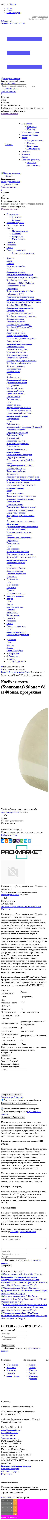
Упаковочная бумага (16, 568)
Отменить (17, 1094)
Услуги (32, 1373)
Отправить (6, 1094)
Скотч (27, 672)
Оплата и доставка (30, 135)
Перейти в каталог (9, 113)
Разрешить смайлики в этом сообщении (22, 1100)
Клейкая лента (13, 377)
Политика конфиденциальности (16, 1465)
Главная (4, 672)
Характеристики (18, 906)
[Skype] (25, 841)
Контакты (26, 154)
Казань (9, 10)
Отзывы (30, 906)
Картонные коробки (16, 272)
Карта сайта (6, 1474)
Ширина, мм (10, 1043)
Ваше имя (6, 1058)
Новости (31, 129)
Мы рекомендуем (35, 140)
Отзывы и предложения (33, 164)
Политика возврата (10, 1468)
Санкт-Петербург (13, 13)
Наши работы (13, 1375)
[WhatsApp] (21, 841)
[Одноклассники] (6, 841)
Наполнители (13, 548)
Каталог (10, 263)
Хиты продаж (33, 148)
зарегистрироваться (10, 812)
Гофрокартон (13, 424)
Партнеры (31, 126)
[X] (14, 841)
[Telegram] (29, 841)
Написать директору (31, 160)
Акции (24, 138)
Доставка (5, 909)
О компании (27, 124)
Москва (13, 4)
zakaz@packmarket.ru (40, 17)
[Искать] (33, 86)
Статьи (25, 157)
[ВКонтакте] (2, 841)
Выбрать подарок (9, 835)
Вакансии (11, 1367)
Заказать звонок (8, 91)
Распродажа (32, 146)
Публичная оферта (9, 1471)
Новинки (31, 143)
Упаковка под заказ (30, 132)
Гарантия (26, 151)
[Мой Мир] (10, 841)
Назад (9, 260)
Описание (5, 906)
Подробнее (6, 1497)
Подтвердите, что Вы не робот (16, 1103)
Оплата (37, 906)
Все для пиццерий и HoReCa (20, 465)
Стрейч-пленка (14, 404)
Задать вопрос (8, 1345)
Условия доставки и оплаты (23, 1231)
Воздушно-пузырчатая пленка (20, 521)
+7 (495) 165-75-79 (9, 88)
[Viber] (18, 841)
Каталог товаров (16, 672)
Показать (6, 1055)
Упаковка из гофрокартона (19, 537)
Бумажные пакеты (15, 493)
